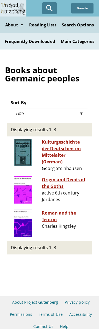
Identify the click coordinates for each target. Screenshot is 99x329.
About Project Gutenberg (35, 302)
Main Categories (78, 41)
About (14, 25)
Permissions (21, 314)
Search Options (78, 25)
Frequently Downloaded (30, 41)
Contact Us (43, 326)
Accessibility (80, 314)
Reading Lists (43, 25)
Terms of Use (50, 314)
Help (64, 326)
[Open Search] (49, 8)
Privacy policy (77, 302)
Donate (82, 8)
